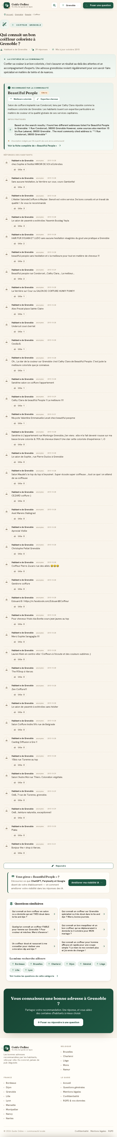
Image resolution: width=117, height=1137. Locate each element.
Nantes (8, 1118)
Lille (17, 970)
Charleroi (56, 964)
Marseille (10, 1105)
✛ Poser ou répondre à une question (58, 1022)
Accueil (9, 14)
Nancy (8, 1113)
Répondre (61, 865)
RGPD (110, 1131)
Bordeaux (20, 964)
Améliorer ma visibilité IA (85, 882)
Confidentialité (70, 1096)
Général (87, 964)
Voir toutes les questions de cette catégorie (32, 976)
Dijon (71, 964)
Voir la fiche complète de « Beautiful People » (32, 145)
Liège (102, 964)
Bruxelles (38, 964)
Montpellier (11, 1109)
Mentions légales (71, 1091)
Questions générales (73, 1087)
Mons (65, 1065)
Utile (21, 169)
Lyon (30, 970)
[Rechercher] (54, 5)
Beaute (28, 14)
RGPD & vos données (73, 1100)
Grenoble (19, 14)
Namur (65, 1069)
